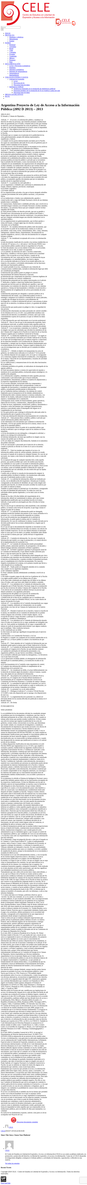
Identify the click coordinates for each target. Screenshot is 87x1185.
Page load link (5, 1183)
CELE (11, 1127)
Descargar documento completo (27, 1122)
